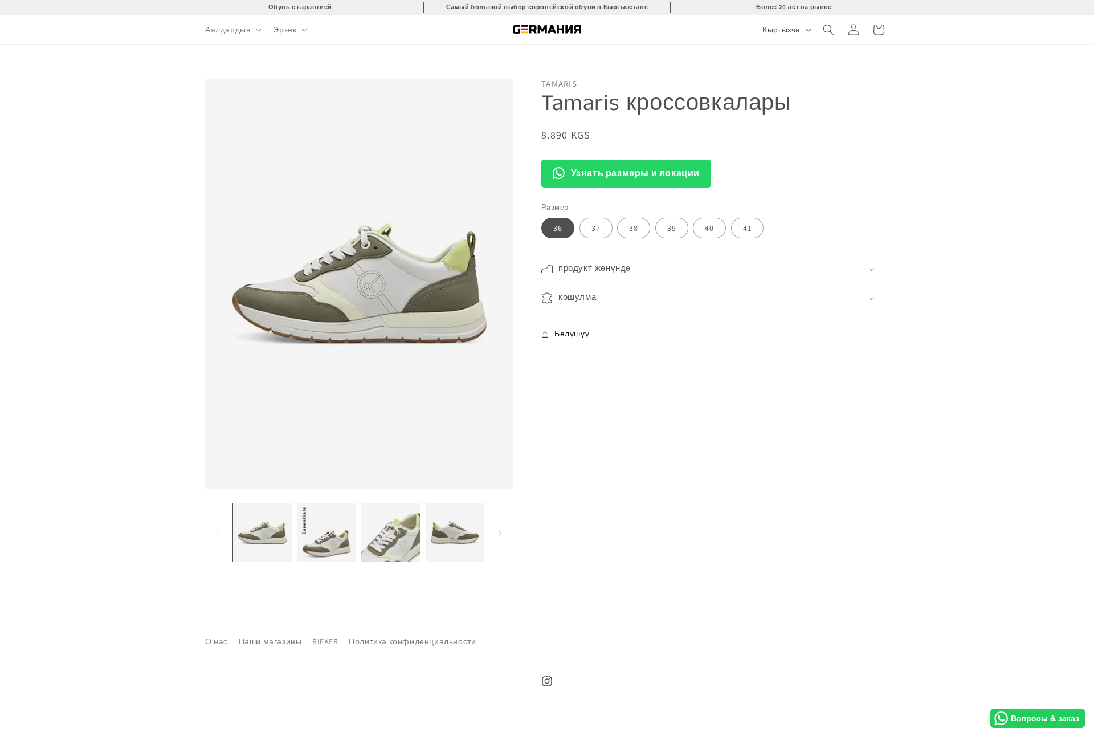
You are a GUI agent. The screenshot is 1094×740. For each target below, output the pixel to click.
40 (709, 228)
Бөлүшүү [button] (571, 333)
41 (747, 228)
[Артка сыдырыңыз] (217, 533)
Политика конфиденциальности (412, 641)
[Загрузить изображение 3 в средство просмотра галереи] (390, 532)
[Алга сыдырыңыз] (500, 533)
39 (671, 228)
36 (557, 228)
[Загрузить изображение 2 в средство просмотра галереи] (326, 532)
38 (633, 228)
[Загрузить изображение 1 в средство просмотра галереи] (262, 532)
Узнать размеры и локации (635, 173)
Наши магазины (270, 641)
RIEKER (325, 641)
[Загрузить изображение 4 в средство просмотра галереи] (455, 532)
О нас (216, 641)
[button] (232, 30)
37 (596, 228)
